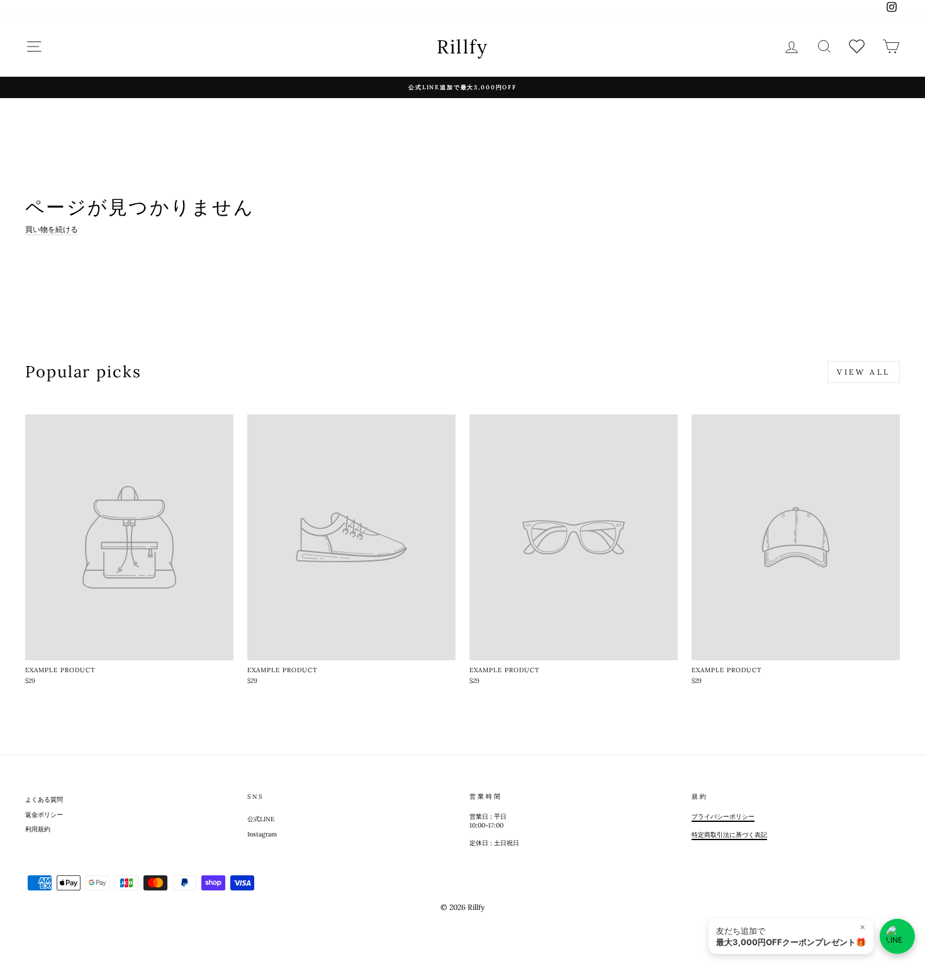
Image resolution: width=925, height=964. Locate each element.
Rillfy (463, 46)
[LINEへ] (897, 936)
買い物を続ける (51, 229)
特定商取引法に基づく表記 (729, 835)
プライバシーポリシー (723, 816)
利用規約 (37, 829)
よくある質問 (44, 799)
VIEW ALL (863, 372)
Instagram (262, 834)
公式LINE (260, 819)
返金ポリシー (44, 815)
